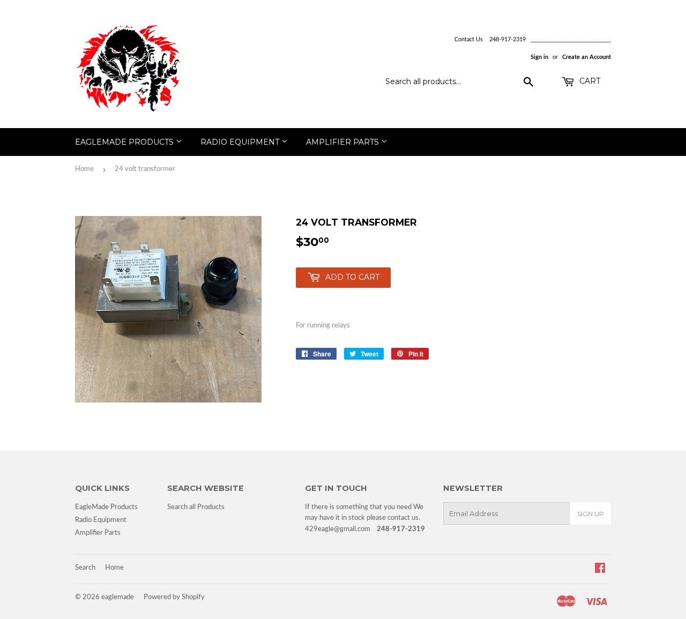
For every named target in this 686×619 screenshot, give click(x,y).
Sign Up (590, 514)
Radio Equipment (240, 142)
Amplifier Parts (343, 142)
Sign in (539, 57)
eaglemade (117, 597)
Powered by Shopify (174, 597)
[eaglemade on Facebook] (600, 569)
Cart (588, 81)
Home (84, 169)
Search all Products (196, 507)
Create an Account (586, 57)
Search (85, 567)
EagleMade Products (125, 142)
